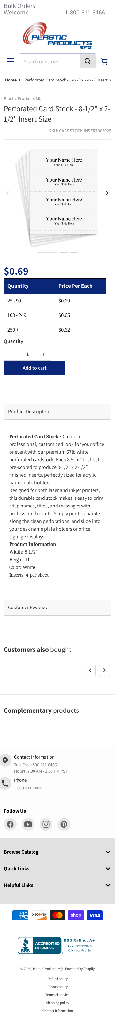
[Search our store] (88, 61)
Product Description (29, 411)
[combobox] (57, 61)
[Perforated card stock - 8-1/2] (47, 252)
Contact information (57, 1010)
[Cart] (104, 61)
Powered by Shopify (80, 968)
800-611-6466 (45, 765)
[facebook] (10, 824)
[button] (10, 61)
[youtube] (28, 824)
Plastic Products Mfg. (48, 968)
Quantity (13, 341)
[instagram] (46, 824)
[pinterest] (63, 824)
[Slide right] (107, 193)
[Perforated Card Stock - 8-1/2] (64, 252)
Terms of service (57, 994)
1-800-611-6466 (85, 12)
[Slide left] (7, 193)
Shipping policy (57, 1002)
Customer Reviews (27, 607)
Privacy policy (57, 986)
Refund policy (58, 978)
